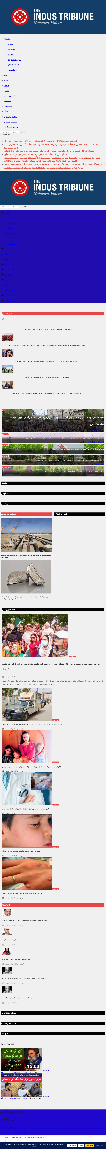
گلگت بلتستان (13, 65)
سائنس (45, 1128)
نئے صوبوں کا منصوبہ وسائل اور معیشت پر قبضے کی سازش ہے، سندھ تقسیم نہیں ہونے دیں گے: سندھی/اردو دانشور (54, 164)
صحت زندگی (31, 1128)
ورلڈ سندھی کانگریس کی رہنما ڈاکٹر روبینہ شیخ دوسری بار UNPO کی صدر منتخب (40, 141)
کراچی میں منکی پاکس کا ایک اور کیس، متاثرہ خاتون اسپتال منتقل (22, 893)
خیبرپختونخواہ (14, 59)
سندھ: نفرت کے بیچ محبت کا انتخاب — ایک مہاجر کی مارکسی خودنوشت (24, 920)
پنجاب (11, 54)
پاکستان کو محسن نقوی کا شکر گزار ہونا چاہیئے (17, 997)
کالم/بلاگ (23, 1132)
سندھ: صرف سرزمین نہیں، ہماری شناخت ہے (16, 959)
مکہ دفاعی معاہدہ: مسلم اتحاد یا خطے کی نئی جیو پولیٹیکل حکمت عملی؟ (24, 978)
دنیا (5, 75)
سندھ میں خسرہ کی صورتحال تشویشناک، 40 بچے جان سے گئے (21, 851)
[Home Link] (53, 204)
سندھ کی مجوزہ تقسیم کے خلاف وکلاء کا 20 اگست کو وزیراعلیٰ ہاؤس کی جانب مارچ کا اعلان (73, 471)
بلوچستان (12, 49)
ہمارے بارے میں (10, 121)
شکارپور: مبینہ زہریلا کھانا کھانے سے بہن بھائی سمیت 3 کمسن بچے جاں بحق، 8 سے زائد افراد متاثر (32, 724)
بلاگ (6, 111)
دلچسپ (53, 1128)
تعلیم (6, 80)
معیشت (7, 101)
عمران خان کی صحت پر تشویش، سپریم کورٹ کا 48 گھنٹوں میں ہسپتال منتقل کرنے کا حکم (43, 167)
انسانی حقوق (9, 96)
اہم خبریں (5, 434)
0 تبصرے (88, 431)
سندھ (10, 44)
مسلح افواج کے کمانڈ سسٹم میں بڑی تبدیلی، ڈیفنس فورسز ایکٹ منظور (35, 154)
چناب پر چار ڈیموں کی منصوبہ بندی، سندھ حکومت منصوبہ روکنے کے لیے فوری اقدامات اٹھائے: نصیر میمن (70, 460)
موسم (6, 90)
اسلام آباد (101, 1128)
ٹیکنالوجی (8, 106)
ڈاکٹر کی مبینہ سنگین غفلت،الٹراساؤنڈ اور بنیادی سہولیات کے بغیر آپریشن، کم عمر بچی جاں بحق (31, 767)
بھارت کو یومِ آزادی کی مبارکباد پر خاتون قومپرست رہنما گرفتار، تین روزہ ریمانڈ (78, 449)
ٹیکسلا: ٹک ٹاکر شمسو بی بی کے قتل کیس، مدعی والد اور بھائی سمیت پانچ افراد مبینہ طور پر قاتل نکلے (49, 151)
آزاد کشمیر (12, 70)
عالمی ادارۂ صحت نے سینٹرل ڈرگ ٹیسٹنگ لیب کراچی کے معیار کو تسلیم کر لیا (26, 809)
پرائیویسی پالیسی (11, 116)
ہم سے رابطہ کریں (11, 127)
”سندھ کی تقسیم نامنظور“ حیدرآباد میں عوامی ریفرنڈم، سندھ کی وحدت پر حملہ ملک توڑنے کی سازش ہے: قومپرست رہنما (47, 345)
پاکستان (7, 39)
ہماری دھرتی (6, 1132)
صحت (6, 85)
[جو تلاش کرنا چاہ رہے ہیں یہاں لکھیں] (10, 132)
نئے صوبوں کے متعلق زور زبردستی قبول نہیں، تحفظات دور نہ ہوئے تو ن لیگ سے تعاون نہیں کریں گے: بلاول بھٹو (52, 157)
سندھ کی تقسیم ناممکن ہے (10, 940)
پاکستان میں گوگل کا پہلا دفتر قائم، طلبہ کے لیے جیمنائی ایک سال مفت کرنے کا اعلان (40, 161)
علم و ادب (22, 1128)
